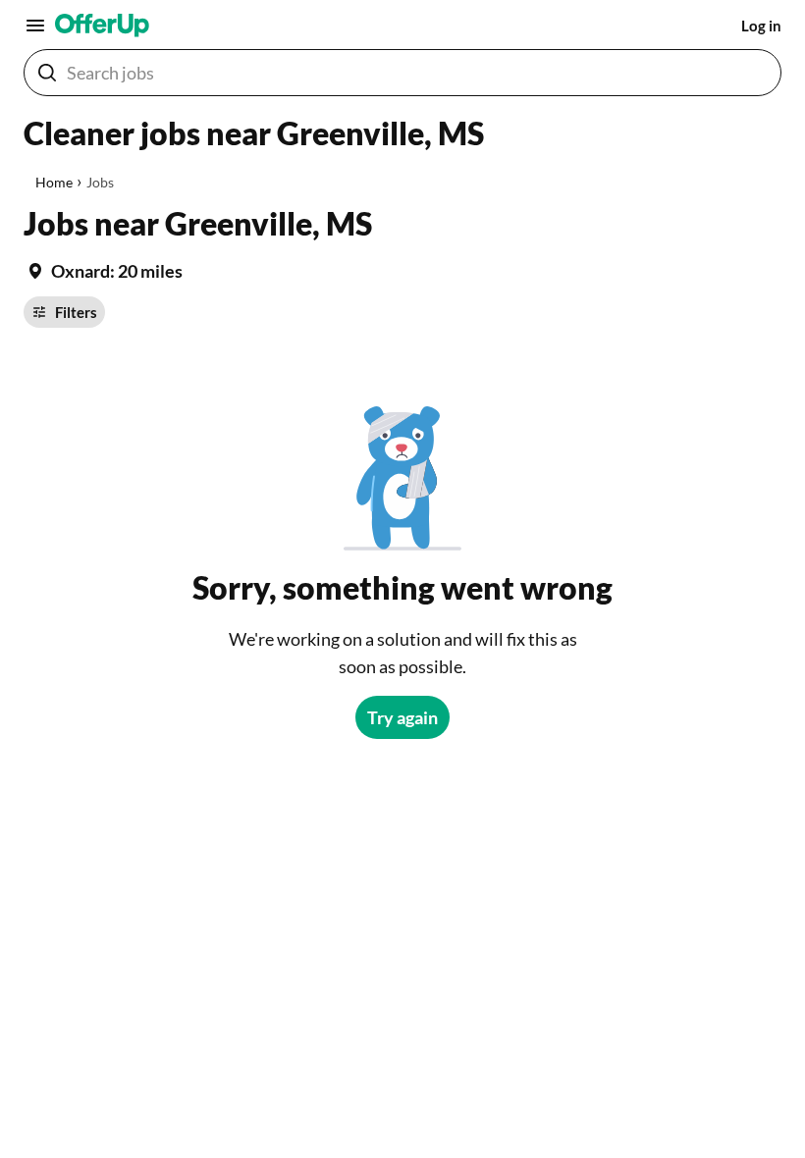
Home (54, 182)
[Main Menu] (35, 25)
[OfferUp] (102, 25)
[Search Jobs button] (47, 72)
